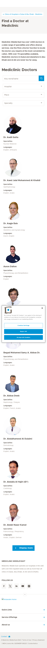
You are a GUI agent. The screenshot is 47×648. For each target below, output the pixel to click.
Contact (4, 636)
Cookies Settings (23, 325)
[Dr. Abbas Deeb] (23, 382)
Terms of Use (26, 640)
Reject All (23, 331)
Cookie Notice (33, 643)
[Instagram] (29, 586)
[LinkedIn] (16, 586)
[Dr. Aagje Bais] (23, 210)
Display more (26, 548)
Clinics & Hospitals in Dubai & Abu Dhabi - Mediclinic (23, 14)
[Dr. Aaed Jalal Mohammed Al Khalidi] (23, 167)
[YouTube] (23, 586)
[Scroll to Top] (25, 594)
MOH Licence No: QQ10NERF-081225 (15, 643)
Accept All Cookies (23, 337)
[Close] (42, 308)
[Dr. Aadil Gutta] (23, 124)
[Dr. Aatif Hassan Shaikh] (23, 296)
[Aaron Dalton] (23, 253)
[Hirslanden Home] (23, 600)
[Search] (41, 78)
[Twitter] (10, 586)
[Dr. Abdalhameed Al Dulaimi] (23, 425)
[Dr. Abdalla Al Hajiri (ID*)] (23, 468)
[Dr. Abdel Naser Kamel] (23, 512)
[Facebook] (4, 586)
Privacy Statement (38, 640)
